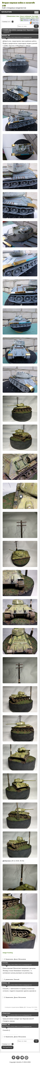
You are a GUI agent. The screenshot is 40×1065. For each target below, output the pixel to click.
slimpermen (6, 1013)
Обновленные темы (13, 16)
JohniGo (5, 963)
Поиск (33, 18)
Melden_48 (6, 35)
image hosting (8, 952)
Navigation (7, 12)
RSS (37, 18)
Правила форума (25, 18)
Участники (35, 16)
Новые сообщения (25, 16)
